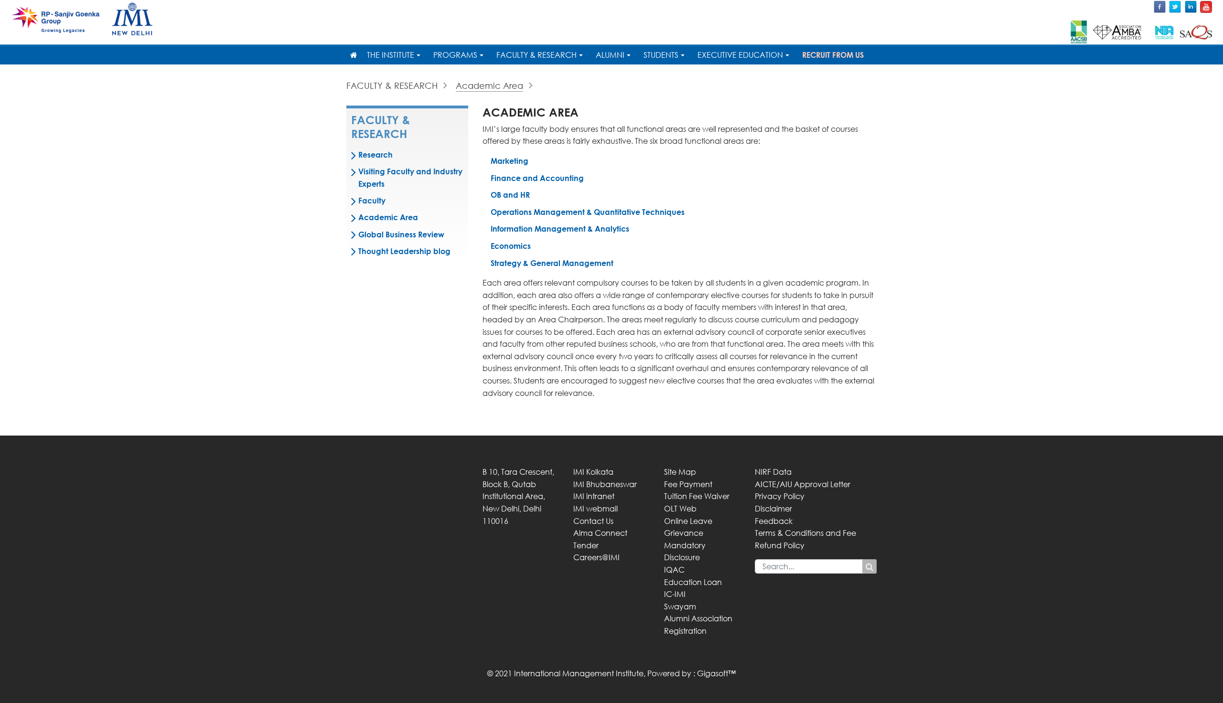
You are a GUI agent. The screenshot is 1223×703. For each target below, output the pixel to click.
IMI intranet (593, 496)
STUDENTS (661, 55)
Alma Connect (600, 533)
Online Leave (688, 521)
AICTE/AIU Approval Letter (802, 484)
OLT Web (680, 508)
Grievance (683, 533)
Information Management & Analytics (560, 229)
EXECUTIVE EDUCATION (740, 55)
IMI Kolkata (593, 472)
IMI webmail (595, 508)
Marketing (509, 161)
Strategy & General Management (552, 263)
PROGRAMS (455, 55)
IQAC (674, 570)
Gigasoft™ (716, 673)
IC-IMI (675, 594)
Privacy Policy (780, 496)
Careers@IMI (596, 557)
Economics (511, 246)
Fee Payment (688, 484)
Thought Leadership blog (404, 251)
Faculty (372, 200)
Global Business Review (401, 234)
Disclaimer (773, 508)
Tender (586, 545)
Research (375, 155)
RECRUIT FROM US (833, 55)
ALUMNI (610, 55)
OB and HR (510, 195)
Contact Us (593, 521)
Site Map (680, 472)
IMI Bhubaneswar (605, 484)
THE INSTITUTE (390, 55)
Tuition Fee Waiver (697, 496)
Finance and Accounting (537, 178)
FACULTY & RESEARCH (536, 55)
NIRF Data (773, 472)
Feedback (774, 521)
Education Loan (693, 582)
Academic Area (489, 85)
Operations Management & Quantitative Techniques (588, 212)
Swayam (680, 606)
